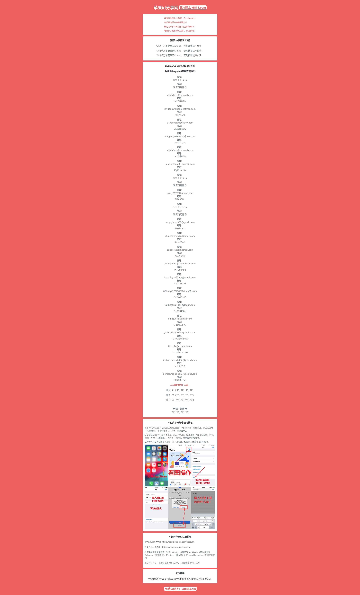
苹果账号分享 (181, 579)
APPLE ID (162, 579)
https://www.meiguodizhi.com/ (176, 547)
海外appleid (171, 579)
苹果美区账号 (153, 579)
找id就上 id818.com (193, 7)
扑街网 (201, 579)
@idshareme (189, 18)
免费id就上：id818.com (180, 589)
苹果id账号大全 (192, 579)
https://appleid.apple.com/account (178, 542)
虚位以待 (208, 579)
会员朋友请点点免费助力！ (176, 22)
